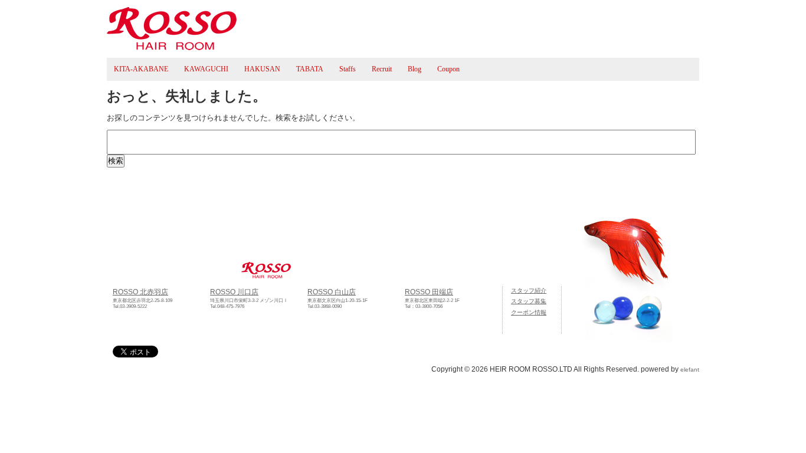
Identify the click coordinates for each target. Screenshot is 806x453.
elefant (689, 369)
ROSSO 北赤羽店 (140, 292)
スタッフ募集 (528, 301)
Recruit (382, 69)
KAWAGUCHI (206, 69)
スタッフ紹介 (528, 290)
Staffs (347, 69)
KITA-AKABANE (141, 69)
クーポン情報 (528, 312)
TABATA (309, 69)
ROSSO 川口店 (234, 292)
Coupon (448, 69)
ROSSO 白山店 (331, 292)
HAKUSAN (262, 69)
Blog (414, 69)
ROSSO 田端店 (429, 292)
